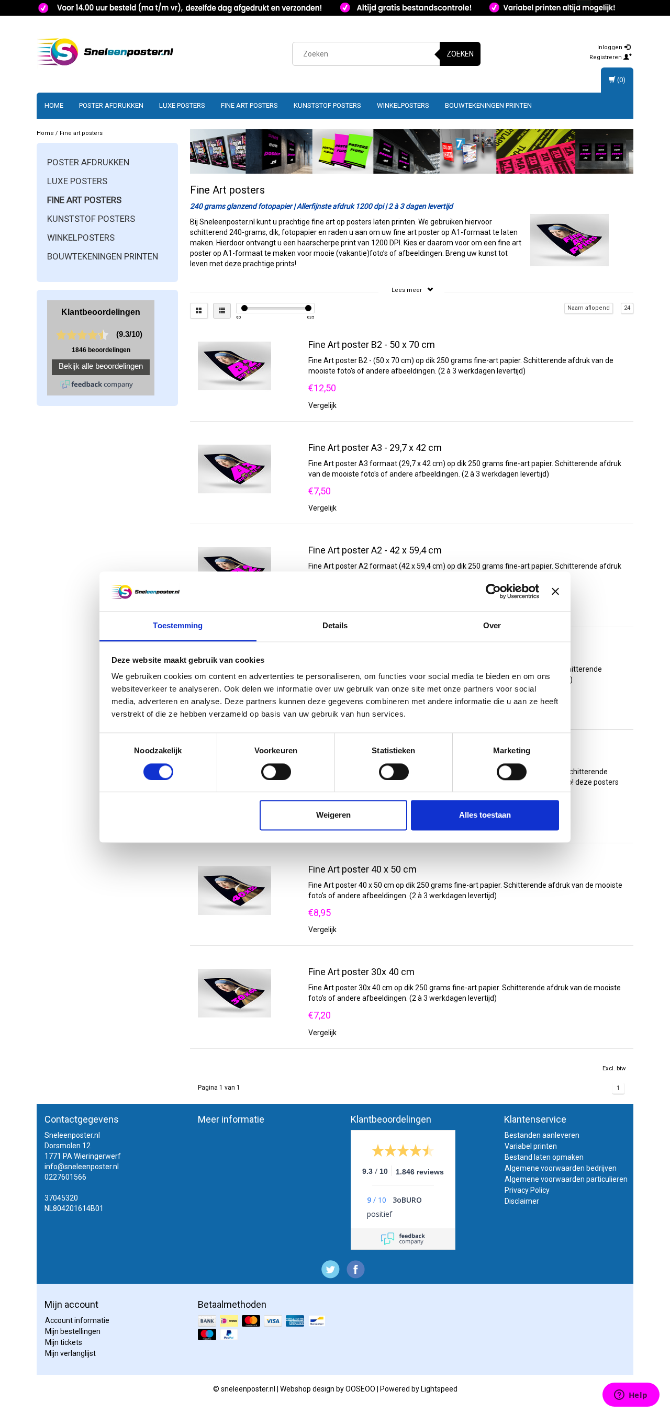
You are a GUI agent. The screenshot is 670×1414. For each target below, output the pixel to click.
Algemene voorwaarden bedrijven (561, 1168)
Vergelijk (322, 405)
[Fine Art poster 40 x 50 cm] (234, 890)
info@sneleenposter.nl (81, 1166)
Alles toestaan (485, 815)
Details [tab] (335, 625)
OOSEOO (360, 1389)
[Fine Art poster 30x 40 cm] (234, 992)
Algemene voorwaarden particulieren (566, 1179)
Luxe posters (182, 105)
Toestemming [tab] (178, 625)
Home (53, 105)
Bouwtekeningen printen (488, 105)
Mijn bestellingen (72, 1331)
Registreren (606, 57)
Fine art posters (249, 105)
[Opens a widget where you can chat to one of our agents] (631, 1396)
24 (627, 307)
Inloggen (610, 47)
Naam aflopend (588, 307)
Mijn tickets (63, 1342)
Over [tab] (492, 625)
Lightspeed (439, 1389)
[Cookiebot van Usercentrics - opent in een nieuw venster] (493, 591)
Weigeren (333, 815)
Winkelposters (403, 105)
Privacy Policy (527, 1190)
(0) (621, 80)
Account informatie (77, 1320)
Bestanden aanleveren (542, 1135)
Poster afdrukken (111, 105)
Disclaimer (522, 1201)
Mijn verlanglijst (70, 1353)
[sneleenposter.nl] (105, 52)
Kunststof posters (327, 105)
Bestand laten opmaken (544, 1157)
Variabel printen (531, 1146)
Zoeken (460, 54)
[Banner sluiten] (555, 591)
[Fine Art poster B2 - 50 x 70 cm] (234, 365)
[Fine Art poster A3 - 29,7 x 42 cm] (234, 468)
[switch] (276, 771)
